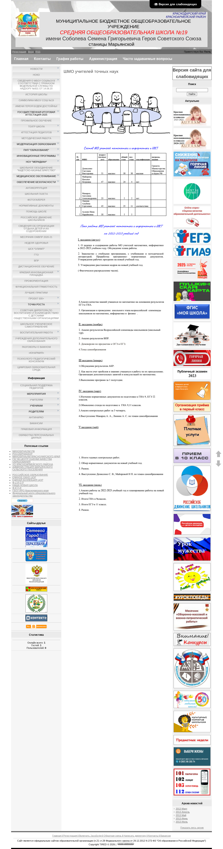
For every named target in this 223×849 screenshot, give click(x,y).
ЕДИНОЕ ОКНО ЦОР (24, 477)
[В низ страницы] (218, 466)
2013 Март (181, 808)
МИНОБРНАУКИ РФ (23, 451)
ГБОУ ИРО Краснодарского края (30, 490)
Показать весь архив (192, 827)
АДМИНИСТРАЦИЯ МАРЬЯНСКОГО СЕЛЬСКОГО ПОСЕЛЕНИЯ (32, 468)
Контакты (153, 835)
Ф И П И (16, 488)
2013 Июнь (182, 818)
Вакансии (165, 835)
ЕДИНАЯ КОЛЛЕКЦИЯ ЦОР (27, 480)
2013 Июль (182, 821)
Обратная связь (112, 835)
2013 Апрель (183, 812)
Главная (57, 835)
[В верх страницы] (218, 456)
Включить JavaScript (90, 835)
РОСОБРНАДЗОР (22, 454)
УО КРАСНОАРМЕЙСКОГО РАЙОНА (32, 464)
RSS (37, 51)
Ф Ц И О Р (18, 482)
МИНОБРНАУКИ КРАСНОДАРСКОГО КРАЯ (36, 456)
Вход (31, 51)
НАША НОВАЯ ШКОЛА (25, 485)
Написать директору (135, 835)
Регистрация (19, 51)
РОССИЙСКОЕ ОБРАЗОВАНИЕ (30, 474)
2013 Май (181, 815)
